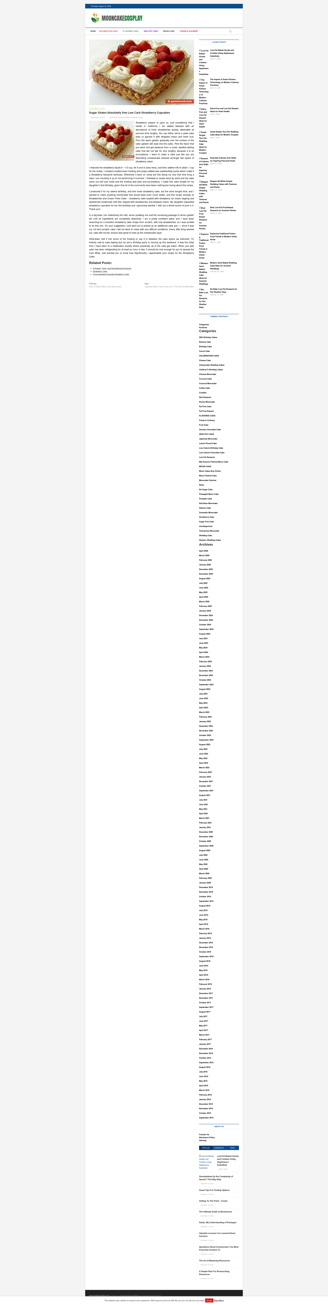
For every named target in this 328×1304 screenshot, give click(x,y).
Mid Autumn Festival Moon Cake (213, 461)
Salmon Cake (205, 507)
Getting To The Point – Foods (213, 1201)
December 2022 (206, 726)
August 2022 (204, 744)
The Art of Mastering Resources (214, 1261)
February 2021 (205, 822)
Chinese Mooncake (207, 374)
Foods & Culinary (207, 420)
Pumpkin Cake (205, 498)
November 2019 (206, 891)
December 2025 (206, 569)
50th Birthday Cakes (208, 337)
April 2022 (203, 762)
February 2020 (205, 878)
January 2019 (205, 938)
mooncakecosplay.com (99, 1295)
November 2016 (206, 1053)
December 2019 (206, 887)
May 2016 (203, 1080)
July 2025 (203, 583)
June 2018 (203, 965)
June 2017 (203, 1021)
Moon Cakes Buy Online (210, 471)
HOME (93, 31)
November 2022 (206, 730)
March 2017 (204, 1034)
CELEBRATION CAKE (108, 31)
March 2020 (204, 873)
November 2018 (206, 947)
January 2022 (205, 776)
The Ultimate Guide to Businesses (215, 1212)
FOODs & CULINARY (189, 31)
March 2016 (204, 1090)
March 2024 (204, 656)
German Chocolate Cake (210, 429)
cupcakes (121, 117)
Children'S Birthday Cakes (211, 369)
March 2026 (204, 555)
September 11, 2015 (97, 117)
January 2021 (205, 827)
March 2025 (204, 601)
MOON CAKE (169, 31)
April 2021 (203, 813)
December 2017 (206, 993)
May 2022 (203, 758)
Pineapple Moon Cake (209, 494)
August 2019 (204, 905)
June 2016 (203, 1076)
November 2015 (206, 1108)
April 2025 (203, 596)
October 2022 (205, 735)
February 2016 (205, 1094)
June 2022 (203, 753)
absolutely (113, 117)
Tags (232, 1148)
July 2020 (203, 855)
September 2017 (206, 1007)
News (201, 484)
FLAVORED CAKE (131, 31)
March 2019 (204, 928)
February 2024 (205, 661)
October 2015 (205, 1113)
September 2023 (206, 684)
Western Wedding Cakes (210, 540)
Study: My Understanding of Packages (218, 1222)
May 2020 (203, 864)
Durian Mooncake (207, 401)
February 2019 (205, 933)
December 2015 (206, 1104)
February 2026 (205, 560)
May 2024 (203, 647)
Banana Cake (205, 341)
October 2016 (205, 1057)
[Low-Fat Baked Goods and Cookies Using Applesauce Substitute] (207, 1156)
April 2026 (203, 550)
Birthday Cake (205, 346)
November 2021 (206, 781)
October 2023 (205, 679)
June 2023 (203, 698)
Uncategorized (205, 526)
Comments (219, 1148)
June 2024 (203, 643)
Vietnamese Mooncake (209, 530)
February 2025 (205, 606)
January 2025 (205, 610)
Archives (203, 327)
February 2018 (205, 984)
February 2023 (205, 716)
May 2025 (203, 592)
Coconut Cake (205, 378)
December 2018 (206, 942)
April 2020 (203, 868)
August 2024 (204, 633)
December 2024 (206, 615)
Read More (219, 1300)
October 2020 (205, 841)
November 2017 (206, 997)
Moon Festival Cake (208, 475)
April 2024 (203, 652)
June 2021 (203, 804)
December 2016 (206, 1048)
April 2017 (203, 1030)
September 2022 (206, 739)
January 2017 (205, 1044)
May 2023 (203, 703)
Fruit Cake (203, 424)
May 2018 (203, 970)
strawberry (134, 117)
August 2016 (204, 1067)
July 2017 (203, 1016)
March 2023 (204, 712)
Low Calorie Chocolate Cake (211, 452)
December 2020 (206, 831)
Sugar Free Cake (206, 521)
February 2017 (205, 1039)
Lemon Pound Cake (208, 443)
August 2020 (204, 850)
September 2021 (206, 790)
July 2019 (203, 910)
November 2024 (206, 620)
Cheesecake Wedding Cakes (211, 364)
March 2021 (204, 818)
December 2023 (206, 670)
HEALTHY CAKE (151, 31)
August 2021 (204, 795)
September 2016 (206, 1062)
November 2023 (206, 675)
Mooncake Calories (207, 480)
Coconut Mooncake (208, 383)
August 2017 (204, 1011)
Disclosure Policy (207, 1137)
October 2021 (205, 786)
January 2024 (205, 666)
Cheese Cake (205, 360)
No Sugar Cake (206, 489)
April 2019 (203, 924)
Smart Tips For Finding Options (214, 1190)
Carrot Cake (204, 351)
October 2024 (205, 624)
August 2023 (204, 689)
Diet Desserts (205, 397)
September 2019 (206, 901)
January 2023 (205, 721)
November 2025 (206, 573)
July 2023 (203, 693)
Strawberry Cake (97, 108)
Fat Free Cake (205, 406)
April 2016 (203, 1085)
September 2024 (206, 629)
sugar (141, 117)
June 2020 (203, 859)
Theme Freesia (125, 1295)
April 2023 (203, 707)
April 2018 (203, 974)
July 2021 (203, 799)
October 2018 (205, 951)
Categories (204, 324)
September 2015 (206, 1117)
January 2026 (205, 564)
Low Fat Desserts (207, 457)
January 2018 (205, 988)
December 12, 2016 (206, 1183)
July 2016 (203, 1071)
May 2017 (203, 1025)
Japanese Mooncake (208, 438)
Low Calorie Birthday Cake (211, 447)
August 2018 (204, 961)
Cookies (202, 392)
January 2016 (205, 1099)
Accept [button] (209, 1300)
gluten (127, 117)
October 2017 (205, 1002)
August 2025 (204, 578)
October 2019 (205, 896)
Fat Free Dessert (206, 411)
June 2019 (203, 914)
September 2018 (206, 956)
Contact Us (204, 1134)
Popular (206, 1148)
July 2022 (203, 749)
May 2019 (203, 919)
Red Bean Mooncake (208, 503)
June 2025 (203, 587)
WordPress (135, 1295)
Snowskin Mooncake (208, 512)
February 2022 (205, 772)
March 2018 (204, 979)
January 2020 (205, 882)
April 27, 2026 (222, 1169)
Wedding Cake (205, 535)
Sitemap (202, 1140)
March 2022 (204, 767)
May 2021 (203, 809)
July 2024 (203, 638)
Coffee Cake (204, 388)
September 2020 (206, 845)
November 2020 (206, 836)
